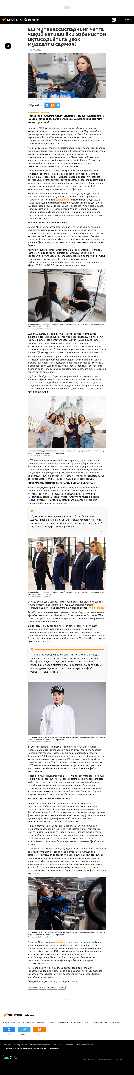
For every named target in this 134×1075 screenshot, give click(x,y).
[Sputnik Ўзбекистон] (12, 22)
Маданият (76, 1022)
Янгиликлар (9, 1022)
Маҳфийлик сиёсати (85, 1045)
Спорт (86, 1022)
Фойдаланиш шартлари (40, 1045)
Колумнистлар (99, 1022)
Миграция (63, 1022)
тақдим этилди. (97, 607)
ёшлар (42, 987)
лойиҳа (61, 987)
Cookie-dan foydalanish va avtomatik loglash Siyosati (25, 1048)
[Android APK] (11, 1058)
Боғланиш (7, 1045)
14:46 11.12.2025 (34, 50)
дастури (60, 941)
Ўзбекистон (33, 987)
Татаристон (52, 987)
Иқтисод (41, 1022)
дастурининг (63, 199)
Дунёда (30, 1022)
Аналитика (115, 1022)
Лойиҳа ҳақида (20, 1045)
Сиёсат (20, 1022)
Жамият (52, 1022)
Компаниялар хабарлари (63, 1045)
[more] (102, 531)
